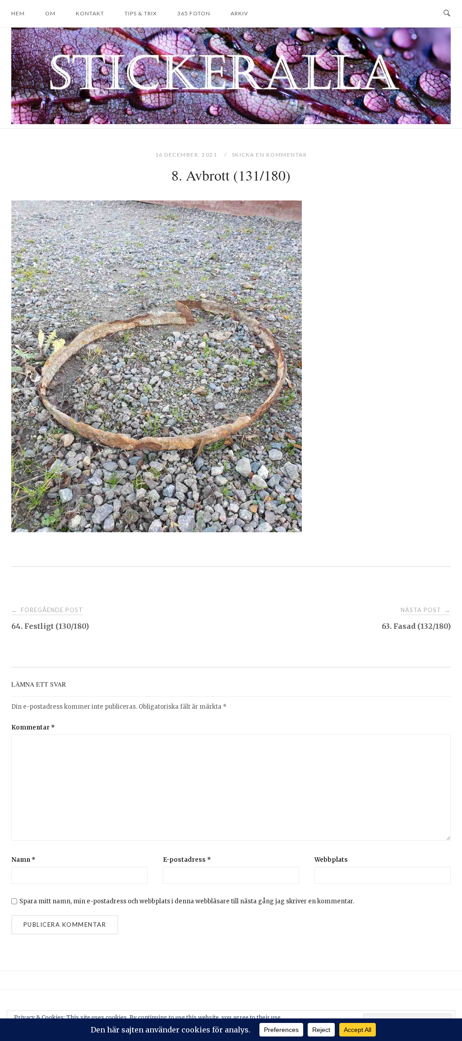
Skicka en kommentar (269, 154)
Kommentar (33, 727)
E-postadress (187, 860)
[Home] (231, 121)
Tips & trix (141, 13)
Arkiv (239, 13)
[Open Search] (447, 13)
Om (50, 13)
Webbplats (331, 860)
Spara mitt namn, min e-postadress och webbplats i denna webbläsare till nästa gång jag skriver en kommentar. (186, 901)
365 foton (193, 13)
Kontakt (90, 13)
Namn (23, 860)
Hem (18, 13)
